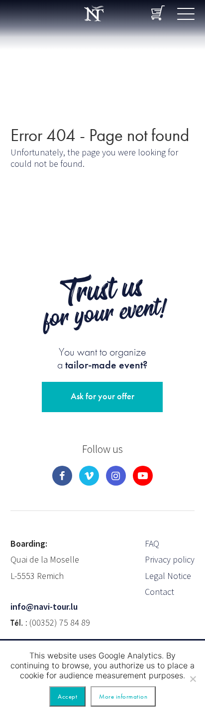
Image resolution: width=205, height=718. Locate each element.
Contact (159, 591)
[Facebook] (62, 476)
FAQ (152, 543)
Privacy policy (170, 559)
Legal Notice (168, 575)
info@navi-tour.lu (44, 606)
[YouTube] (143, 476)
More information (123, 696)
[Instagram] (116, 476)
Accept (67, 696)
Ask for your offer (102, 396)
